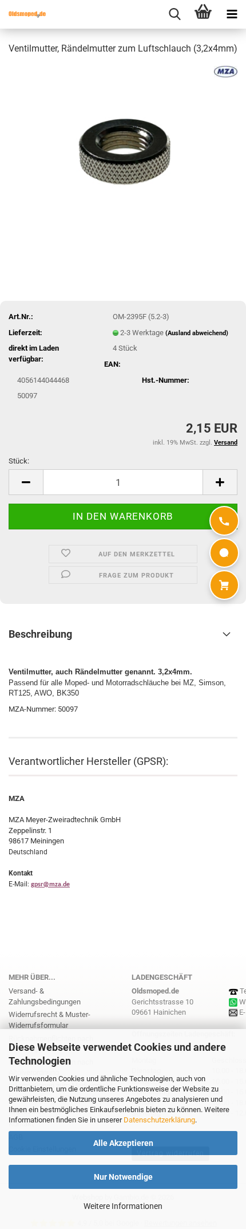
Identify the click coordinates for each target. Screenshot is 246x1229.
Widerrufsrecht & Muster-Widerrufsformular (49, 1020)
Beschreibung (40, 634)
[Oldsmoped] (23, 14)
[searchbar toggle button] (174, 14)
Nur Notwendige (123, 1176)
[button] (26, 482)
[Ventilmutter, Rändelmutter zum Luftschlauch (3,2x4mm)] (123, 151)
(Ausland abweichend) (196, 333)
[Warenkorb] (224, 585)
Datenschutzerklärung (159, 1120)
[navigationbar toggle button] (231, 14)
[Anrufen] (224, 521)
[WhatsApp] (224, 553)
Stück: (19, 461)
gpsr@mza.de (50, 884)
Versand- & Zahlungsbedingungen (45, 996)
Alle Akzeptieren (123, 1143)
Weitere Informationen (123, 1206)
